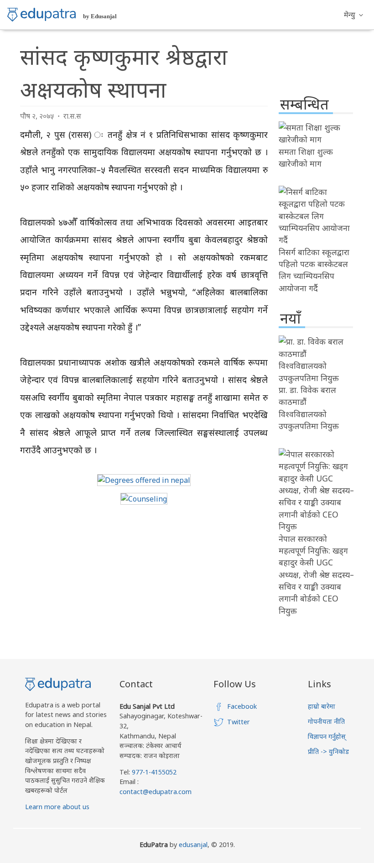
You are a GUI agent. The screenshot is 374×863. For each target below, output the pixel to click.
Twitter (238, 721)
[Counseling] (143, 499)
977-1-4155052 (154, 772)
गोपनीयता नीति (326, 721)
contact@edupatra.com (155, 791)
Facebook (242, 706)
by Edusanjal (100, 16)
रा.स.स (72, 116)
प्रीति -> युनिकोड (328, 751)
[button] (353, 14)
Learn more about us (57, 806)
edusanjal (193, 844)
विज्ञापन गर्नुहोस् (327, 736)
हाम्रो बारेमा (321, 706)
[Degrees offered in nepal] (144, 480)
